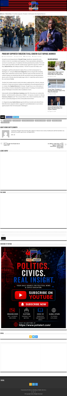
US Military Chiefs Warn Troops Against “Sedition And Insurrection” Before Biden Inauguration (55, 145)
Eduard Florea (16, 120)
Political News (8, 13)
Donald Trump (7, 120)
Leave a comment (37, 56)
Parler (48, 120)
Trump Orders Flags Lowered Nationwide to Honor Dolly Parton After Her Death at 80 (55, 73)
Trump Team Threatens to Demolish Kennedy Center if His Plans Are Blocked (56, 91)
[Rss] (30, 336)
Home (2, 13)
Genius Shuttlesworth (8, 56)
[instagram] (36, 336)
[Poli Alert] (33, 5)
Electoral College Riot (27, 120)
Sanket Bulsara (5, 122)
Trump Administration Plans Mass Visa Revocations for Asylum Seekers (55, 108)
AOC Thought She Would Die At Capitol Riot (12, 144)
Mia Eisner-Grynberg (40, 120)
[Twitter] (33, 336)
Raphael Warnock (57, 120)
